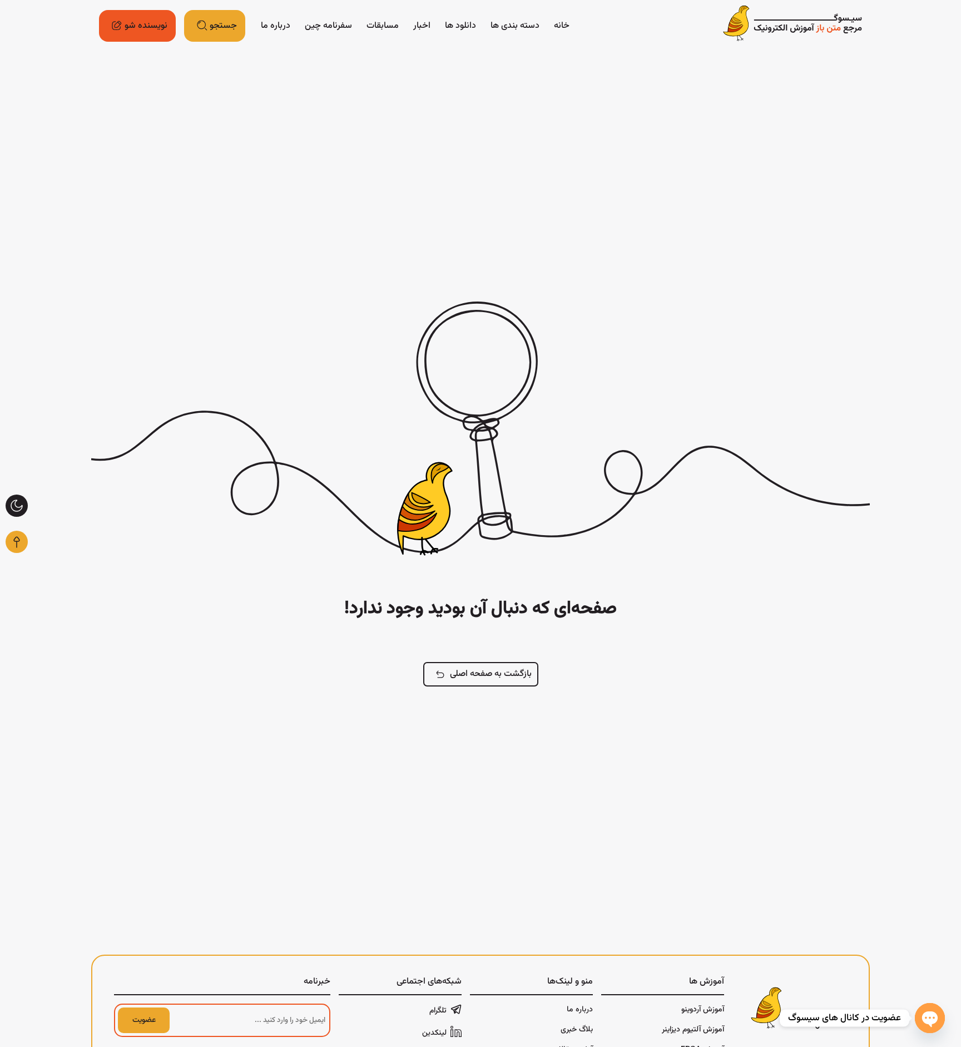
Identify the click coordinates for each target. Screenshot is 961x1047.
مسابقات (382, 26)
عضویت (144, 1020)
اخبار (421, 26)
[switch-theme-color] (17, 506)
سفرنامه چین (328, 26)
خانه (561, 26)
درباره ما (275, 26)
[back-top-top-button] (17, 542)
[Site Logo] (792, 26)
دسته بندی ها (515, 26)
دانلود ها (460, 26)
